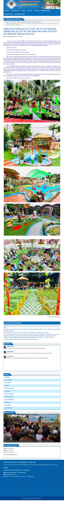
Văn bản (23, 10)
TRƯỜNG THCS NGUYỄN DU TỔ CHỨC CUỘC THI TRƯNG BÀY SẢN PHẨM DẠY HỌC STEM (26, 332)
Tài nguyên (36, 10)
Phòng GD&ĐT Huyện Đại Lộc (14, 19)
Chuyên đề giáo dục (45, 10)
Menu (7, 374)
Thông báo (7, 377)
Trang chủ (7, 22)
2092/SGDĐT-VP (11, 346)
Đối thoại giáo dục (8, 14)
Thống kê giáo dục (9, 396)
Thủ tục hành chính (9, 388)
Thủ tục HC (29, 10)
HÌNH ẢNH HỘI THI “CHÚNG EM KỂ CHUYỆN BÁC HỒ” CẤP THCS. (20, 455)
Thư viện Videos (8, 407)
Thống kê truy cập (11, 459)
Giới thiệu (6, 10)
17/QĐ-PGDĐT (10, 356)
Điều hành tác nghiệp (20, 14)
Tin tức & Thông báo (36, 22)
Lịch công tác (8, 382)
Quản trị (6, 36)
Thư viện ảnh (8, 405)
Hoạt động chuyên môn (26, 22)
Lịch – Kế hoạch (8, 379)
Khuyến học (7, 402)
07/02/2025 (12, 36)
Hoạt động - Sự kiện (15, 22)
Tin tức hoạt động (15, 10)
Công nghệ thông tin (9, 399)
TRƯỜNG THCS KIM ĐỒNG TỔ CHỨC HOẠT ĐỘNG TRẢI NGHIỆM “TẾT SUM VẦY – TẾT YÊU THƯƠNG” (29, 337)
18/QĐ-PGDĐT (10, 351)
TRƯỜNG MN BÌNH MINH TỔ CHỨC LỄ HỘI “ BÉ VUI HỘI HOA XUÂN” (20, 339)
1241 (21, 36)
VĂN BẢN (8, 344)
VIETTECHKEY (38, 512)
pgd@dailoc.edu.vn (12, 488)
